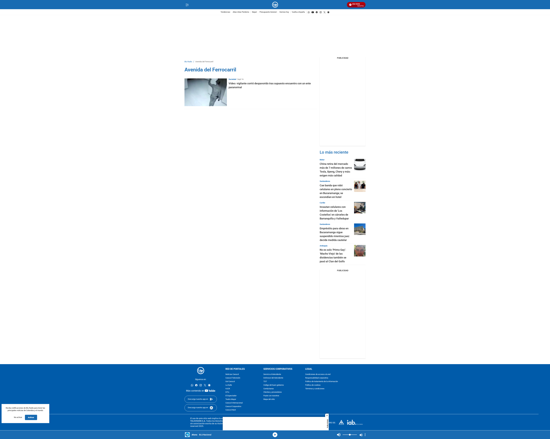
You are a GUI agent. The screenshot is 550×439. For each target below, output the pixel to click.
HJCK (227, 389)
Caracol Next (230, 410)
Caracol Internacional (234, 403)
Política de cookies (313, 385)
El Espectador (230, 396)
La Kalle (228, 385)
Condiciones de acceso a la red (317, 374)
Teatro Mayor (230, 399)
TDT (265, 381)
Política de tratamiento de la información (321, 381)
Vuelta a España (298, 12)
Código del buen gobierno (273, 385)
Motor (322, 160)
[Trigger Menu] (186, 4)
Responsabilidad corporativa (316, 378)
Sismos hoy (284, 12)
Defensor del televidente (273, 378)
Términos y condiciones (314, 389)
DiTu (227, 392)
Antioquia (323, 246)
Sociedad (232, 79)
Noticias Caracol (232, 374)
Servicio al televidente (272, 374)
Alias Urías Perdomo (241, 12)
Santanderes (325, 181)
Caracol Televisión (232, 378)
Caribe (322, 203)
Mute (338, 434)
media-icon (275, 434)
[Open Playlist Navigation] (365, 434)
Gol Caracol (230, 381)
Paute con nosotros (271, 396)
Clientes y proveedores (272, 392)
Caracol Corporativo (233, 406)
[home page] (275, 5)
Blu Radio (188, 62)
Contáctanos (268, 389)
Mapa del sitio (269, 399)
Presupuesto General (268, 12)
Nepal (254, 12)
